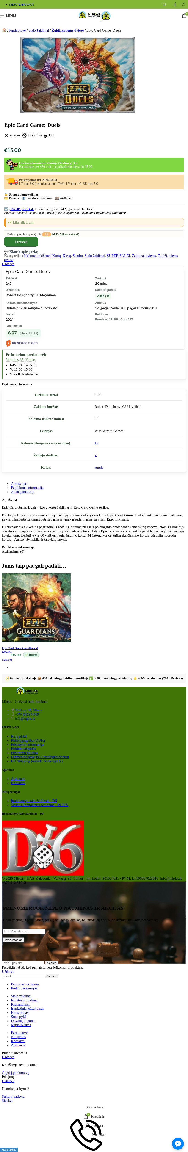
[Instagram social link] (184, 4)
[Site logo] (89, 20)
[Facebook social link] (175, 4)
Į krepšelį (21, 241)
